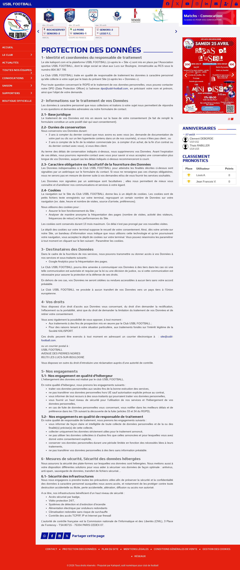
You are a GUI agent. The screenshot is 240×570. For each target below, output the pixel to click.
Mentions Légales (136, 549)
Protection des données (79, 549)
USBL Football (17, 4)
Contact (51, 549)
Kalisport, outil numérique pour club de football (134, 565)
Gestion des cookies (216, 549)
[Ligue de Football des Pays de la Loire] (69, 14)
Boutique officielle (17, 100)
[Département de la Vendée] (135, 14)
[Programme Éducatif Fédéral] (117, 14)
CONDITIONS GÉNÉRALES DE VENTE (175, 549)
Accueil (7, 47)
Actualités (10, 62)
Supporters (11, 93)
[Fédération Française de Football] (49, 14)
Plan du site (110, 549)
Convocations (13, 78)
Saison (7, 85)
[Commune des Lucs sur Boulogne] (160, 14)
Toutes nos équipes (17, 70)
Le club (7, 54)
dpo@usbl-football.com (114, 88)
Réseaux (140, 556)
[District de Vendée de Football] (93, 14)
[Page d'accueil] (18, 26)
